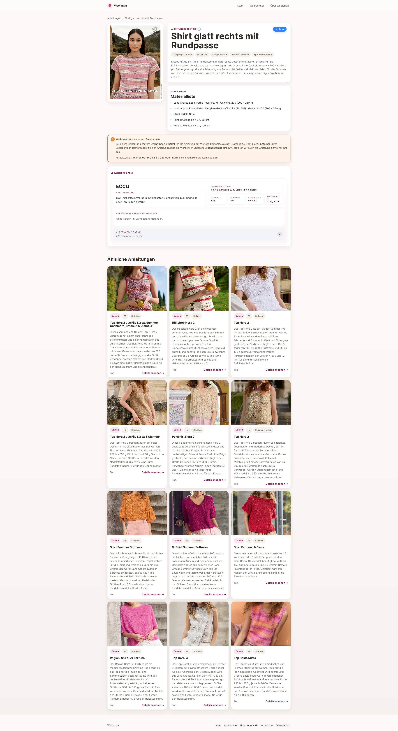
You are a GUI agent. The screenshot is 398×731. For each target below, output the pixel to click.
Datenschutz (283, 725)
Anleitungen (114, 18)
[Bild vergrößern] (135, 62)
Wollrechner (257, 5)
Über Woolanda (279, 5)
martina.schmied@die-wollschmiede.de (194, 157)
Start (240, 5)
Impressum (267, 725)
